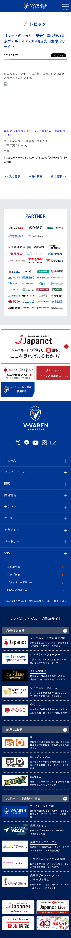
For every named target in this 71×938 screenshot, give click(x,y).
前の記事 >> (58, 176)
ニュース (10, 460)
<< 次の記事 (12, 176)
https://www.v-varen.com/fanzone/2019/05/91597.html (35, 159)
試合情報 (10, 495)
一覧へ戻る (35, 176)
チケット (10, 506)
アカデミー (12, 529)
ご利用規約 (13, 567)
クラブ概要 (13, 574)
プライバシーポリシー (20, 582)
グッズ (8, 518)
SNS (7, 552)
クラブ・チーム (15, 472)
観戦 (7, 483)
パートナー (12, 541)
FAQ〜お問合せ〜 (17, 590)
